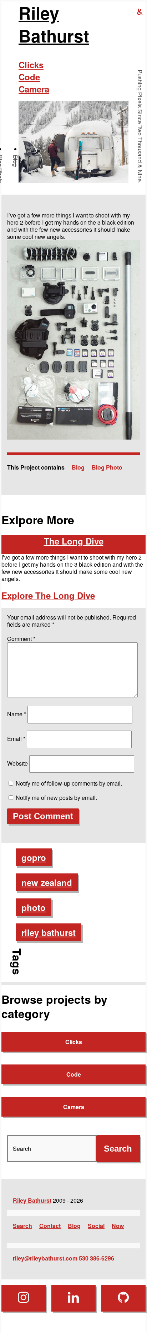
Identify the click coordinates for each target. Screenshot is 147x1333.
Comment (21, 639)
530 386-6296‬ (96, 1258)
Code (29, 77)
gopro (33, 857)
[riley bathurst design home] (140, 12)
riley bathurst (48, 932)
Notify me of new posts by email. (56, 797)
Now (118, 1226)
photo (33, 907)
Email (16, 739)
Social (96, 1226)
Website (17, 763)
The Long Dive (73, 541)
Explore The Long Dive (48, 595)
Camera (34, 89)
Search (22, 1226)
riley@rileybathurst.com (45, 1258)
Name (16, 714)
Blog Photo (107, 467)
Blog (15, 161)
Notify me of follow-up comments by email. (69, 783)
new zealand (46, 882)
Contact (50, 1226)
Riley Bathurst (54, 24)
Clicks (31, 65)
